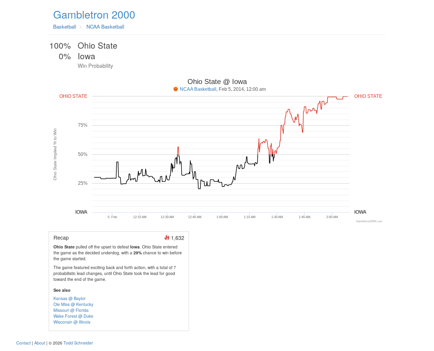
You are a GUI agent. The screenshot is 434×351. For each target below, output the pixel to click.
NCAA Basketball (198, 89)
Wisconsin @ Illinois (71, 322)
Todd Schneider (78, 343)
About (39, 343)
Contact (23, 343)
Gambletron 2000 (94, 14)
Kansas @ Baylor (69, 298)
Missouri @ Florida (71, 310)
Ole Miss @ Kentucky (73, 304)
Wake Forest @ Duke (73, 316)
